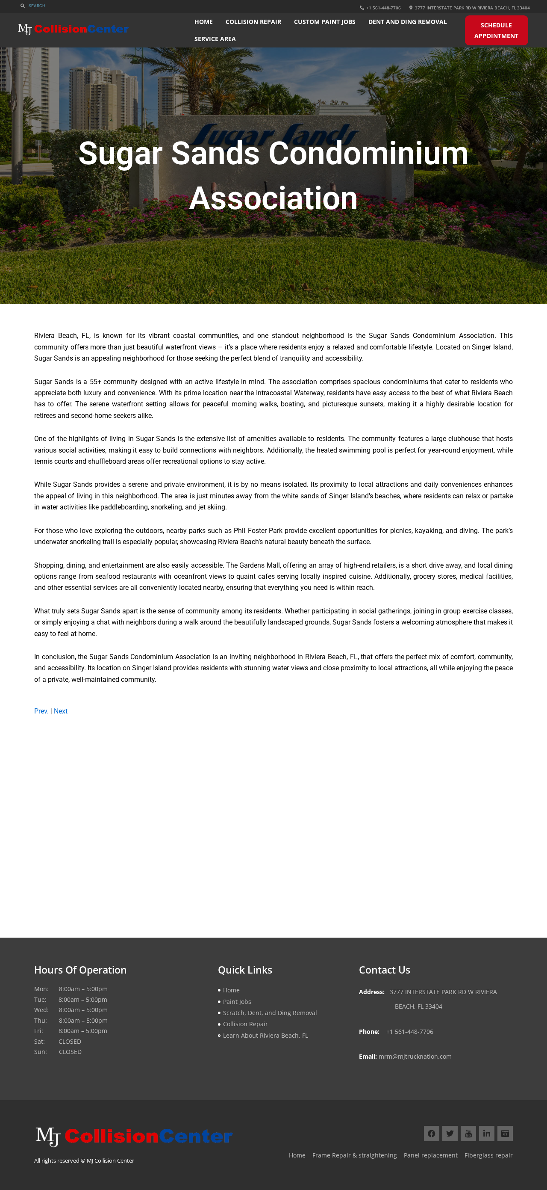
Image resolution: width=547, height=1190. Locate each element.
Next (61, 711)
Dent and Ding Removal (407, 22)
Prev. (41, 711)
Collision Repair (253, 22)
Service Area (215, 39)
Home (203, 22)
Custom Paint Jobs (325, 22)
